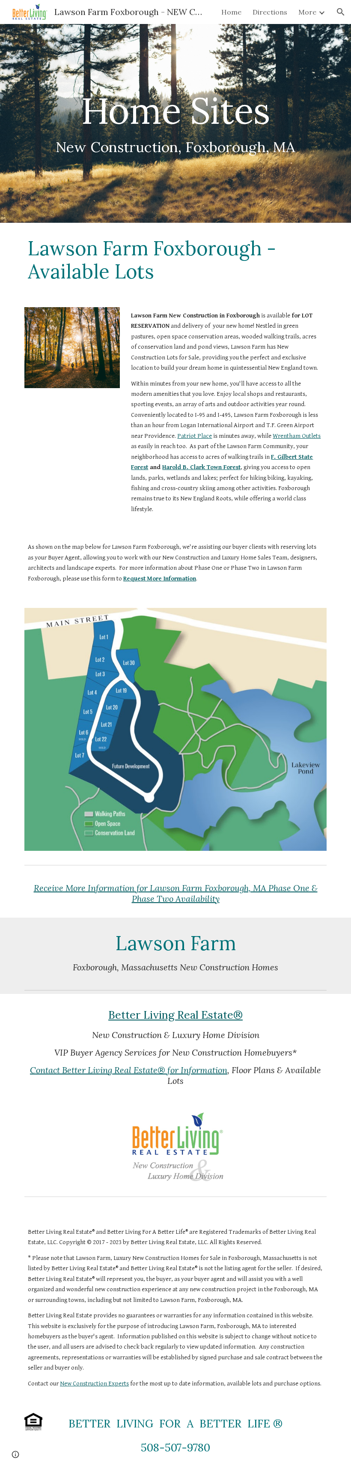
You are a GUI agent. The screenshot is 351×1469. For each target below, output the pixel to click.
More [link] (307, 12)
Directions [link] (270, 12)
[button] (340, 12)
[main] (175, 124)
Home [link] (231, 12)
